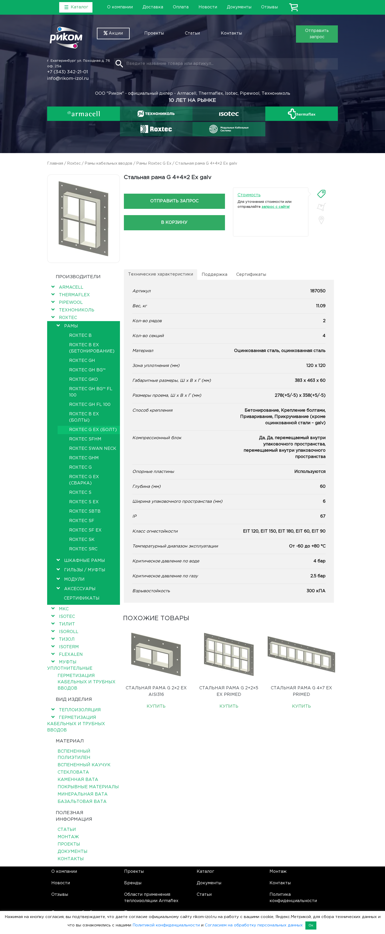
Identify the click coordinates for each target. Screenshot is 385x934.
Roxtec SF (81, 521)
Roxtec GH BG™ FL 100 (90, 392)
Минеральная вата (83, 794)
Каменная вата (78, 780)
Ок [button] (311, 925)
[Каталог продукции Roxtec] (156, 129)
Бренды (132, 883)
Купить (156, 706)
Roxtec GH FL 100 (90, 405)
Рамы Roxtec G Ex (153, 163)
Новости (208, 7)
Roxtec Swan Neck (92, 449)
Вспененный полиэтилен (74, 755)
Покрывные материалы (88, 787)
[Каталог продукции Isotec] (229, 114)
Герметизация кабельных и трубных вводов (87, 682)
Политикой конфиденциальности (166, 925)
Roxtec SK (82, 540)
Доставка (152, 7)
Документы (239, 7)
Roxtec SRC (83, 549)
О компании (120, 7)
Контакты (231, 33)
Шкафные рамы (84, 561)
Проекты (154, 33)
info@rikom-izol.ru (68, 79)
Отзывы (269, 7)
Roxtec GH (82, 361)
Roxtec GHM (84, 458)
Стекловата (73, 772)
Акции (115, 33)
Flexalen (71, 655)
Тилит (67, 624)
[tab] (321, 193)
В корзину (174, 223)
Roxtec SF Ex (85, 530)
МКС (64, 609)
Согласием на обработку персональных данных (254, 925)
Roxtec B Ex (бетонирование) (91, 348)
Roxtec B (80, 336)
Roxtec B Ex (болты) (84, 417)
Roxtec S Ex (84, 502)
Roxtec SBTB (85, 511)
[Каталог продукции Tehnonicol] (156, 114)
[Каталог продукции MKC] (229, 129)
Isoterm (69, 647)
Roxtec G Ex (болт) (93, 430)
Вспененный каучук (84, 765)
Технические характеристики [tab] (160, 274)
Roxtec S (80, 493)
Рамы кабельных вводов (108, 163)
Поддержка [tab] (214, 275)
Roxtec (74, 163)
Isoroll (68, 632)
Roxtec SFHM (85, 439)
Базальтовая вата (82, 802)
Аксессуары (80, 589)
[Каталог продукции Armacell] (83, 114)
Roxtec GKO (83, 380)
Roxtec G (80, 467)
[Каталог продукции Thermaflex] (301, 113)
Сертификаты (82, 598)
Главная (55, 163)
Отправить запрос (317, 34)
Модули (74, 579)
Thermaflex (74, 295)
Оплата (181, 7)
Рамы (71, 326)
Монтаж (68, 837)
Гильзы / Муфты (84, 570)
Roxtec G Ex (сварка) (84, 480)
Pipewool (71, 303)
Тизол (67, 639)
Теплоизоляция (80, 710)
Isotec (67, 617)
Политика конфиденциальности (293, 898)
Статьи (192, 33)
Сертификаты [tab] (251, 275)
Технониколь (76, 310)
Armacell (71, 287)
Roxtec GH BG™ (87, 370)
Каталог (205, 872)
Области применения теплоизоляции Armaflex (151, 898)
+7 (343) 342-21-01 (67, 72)
